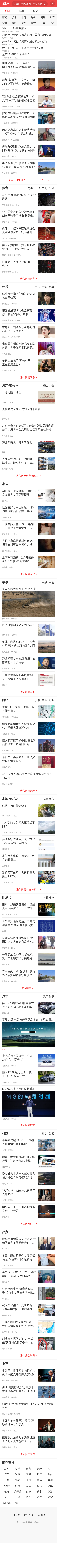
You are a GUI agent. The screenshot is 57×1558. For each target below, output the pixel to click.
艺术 (17, 1497)
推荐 (21, 11)
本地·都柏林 (10, 799)
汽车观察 (48, 996)
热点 (49, 11)
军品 (44, 582)
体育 (23, 17)
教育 (6, 1491)
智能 (51, 1133)
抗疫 (17, 1503)
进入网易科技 (27, 1223)
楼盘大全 (48, 385)
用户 (52, 3)
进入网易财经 (27, 790)
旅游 (50, 1491)
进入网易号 (27, 988)
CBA (51, 188)
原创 (35, 11)
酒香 (39, 1497)
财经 (33, 17)
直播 (14, 23)
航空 (50, 1497)
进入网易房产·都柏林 (27, 475)
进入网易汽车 (27, 1125)
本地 (50, 1480)
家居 (5, 484)
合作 (30, 1515)
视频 (17, 1480)
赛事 (30, 188)
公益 (42, 23)
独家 (39, 1491)
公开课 (17, 1491)
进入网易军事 (27, 692)
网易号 (6, 897)
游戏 (50, 1485)
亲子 (6, 1497)
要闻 (7, 11)
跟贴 (39, 1485)
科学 (44, 1133)
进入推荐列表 (27, 1454)
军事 (4, 23)
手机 (28, 1480)
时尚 (17, 1485)
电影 (44, 286)
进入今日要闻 (15, 180)
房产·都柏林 (10, 385)
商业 (51, 700)
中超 (44, 188)
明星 (51, 286)
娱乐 (14, 17)
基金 (44, 700)
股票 (37, 700)
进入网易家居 (27, 574)
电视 (37, 286)
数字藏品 (7, 1502)
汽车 (52, 17)
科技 (33, 23)
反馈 (17, 1515)
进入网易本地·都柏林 (27, 889)
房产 (23, 23)
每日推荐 (48, 897)
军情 (51, 582)
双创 (28, 1497)
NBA (37, 188)
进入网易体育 (27, 278)
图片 (42, 17)
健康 (28, 1491)
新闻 (4, 17)
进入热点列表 (27, 1355)
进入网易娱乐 (27, 377)
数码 (39, 1480)
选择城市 (48, 799)
